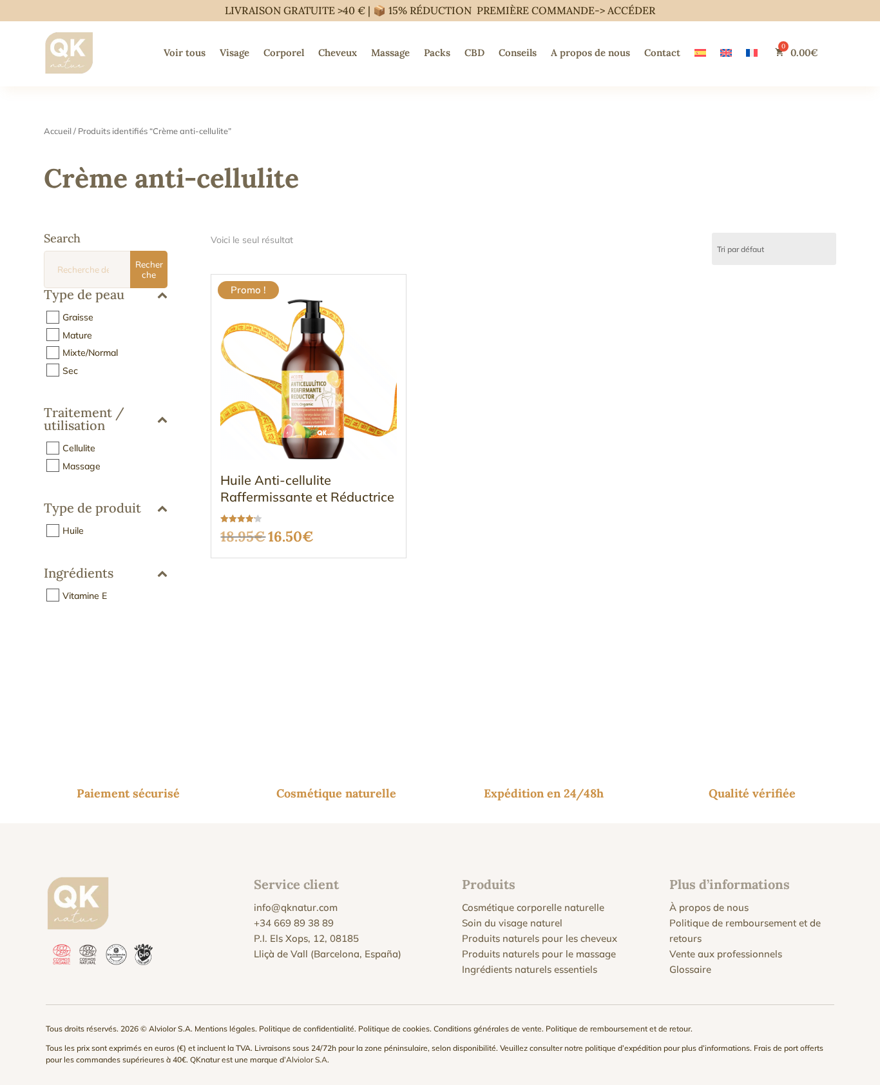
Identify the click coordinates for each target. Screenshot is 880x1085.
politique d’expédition (623, 1048)
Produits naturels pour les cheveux (539, 938)
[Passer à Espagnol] (700, 52)
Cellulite (78, 448)
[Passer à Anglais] (726, 52)
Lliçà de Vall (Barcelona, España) (327, 954)
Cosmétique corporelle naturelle (533, 907)
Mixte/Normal (90, 352)
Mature (77, 334)
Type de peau (84, 295)
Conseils (518, 52)
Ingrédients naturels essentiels (529, 969)
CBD (474, 52)
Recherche (149, 269)
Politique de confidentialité (306, 1028)
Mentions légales (225, 1028)
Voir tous (185, 52)
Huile (73, 530)
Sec (70, 370)
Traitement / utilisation (84, 419)
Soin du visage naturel (512, 923)
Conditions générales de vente (488, 1028)
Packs (437, 52)
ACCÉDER (631, 10)
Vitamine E (84, 595)
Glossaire (690, 969)
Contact (662, 52)
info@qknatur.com (296, 907)
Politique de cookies (394, 1028)
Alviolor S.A (306, 1059)
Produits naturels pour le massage (539, 954)
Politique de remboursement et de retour (618, 1028)
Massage (390, 52)
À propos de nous (709, 907)
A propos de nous (590, 52)
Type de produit (92, 509)
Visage (234, 52)
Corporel (283, 52)
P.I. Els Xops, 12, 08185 (306, 938)
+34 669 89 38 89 (294, 923)
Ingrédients (78, 574)
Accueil (58, 131)
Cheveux (337, 52)
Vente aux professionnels (725, 954)
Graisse (77, 317)
